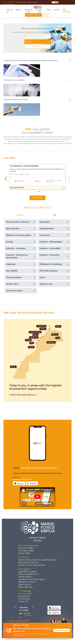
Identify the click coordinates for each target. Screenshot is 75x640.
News (49, 10)
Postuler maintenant (61, 630)
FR (53, 2)
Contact (57, 10)
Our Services (24, 599)
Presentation (24, 596)
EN (56, 2)
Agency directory (32, 2)
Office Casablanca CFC (28, 574)
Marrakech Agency (26, 582)
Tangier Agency (25, 577)
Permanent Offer (26, 551)
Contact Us (23, 601)
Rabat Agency (24, 584)
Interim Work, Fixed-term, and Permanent (37, 560)
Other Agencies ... (26, 587)
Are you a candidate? (9, 2)
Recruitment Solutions (28, 562)
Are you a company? (21, 2)
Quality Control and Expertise (31, 565)
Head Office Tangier (27, 572)
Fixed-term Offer (26, 548)
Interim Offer (24, 553)
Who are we (9, 11)
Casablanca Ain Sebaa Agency (32, 579)
